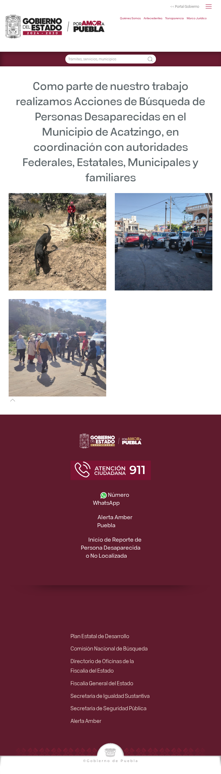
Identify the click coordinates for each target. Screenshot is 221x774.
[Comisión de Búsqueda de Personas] (43, 25)
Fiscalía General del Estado (102, 682)
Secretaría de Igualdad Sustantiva (110, 695)
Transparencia (174, 18)
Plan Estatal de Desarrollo (100, 635)
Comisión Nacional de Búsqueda (109, 648)
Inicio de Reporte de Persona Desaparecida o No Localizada (111, 547)
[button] (208, 6)
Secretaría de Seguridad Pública (108, 707)
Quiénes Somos (130, 18)
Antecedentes (153, 18)
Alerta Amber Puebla (114, 521)
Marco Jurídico (197, 18)
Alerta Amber (86, 720)
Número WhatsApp (111, 498)
